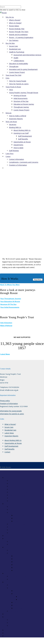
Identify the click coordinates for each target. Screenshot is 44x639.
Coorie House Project (17, 72)
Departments (18, 145)
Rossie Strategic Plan (16, 29)
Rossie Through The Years (18, 32)
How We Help (10, 43)
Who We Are (10, 17)
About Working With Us (22, 130)
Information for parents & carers (12, 414)
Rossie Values (14, 26)
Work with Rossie (11, 122)
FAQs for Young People (17, 81)
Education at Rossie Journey (24, 104)
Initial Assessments (21, 98)
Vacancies (12, 124)
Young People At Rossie (13, 87)
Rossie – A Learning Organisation (21, 37)
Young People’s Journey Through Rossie (23, 92)
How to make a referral (17, 116)
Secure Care (13, 46)
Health (16, 58)
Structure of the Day (21, 101)
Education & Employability (18, 63)
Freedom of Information (18, 165)
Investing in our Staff (21, 133)
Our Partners (13, 40)
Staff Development (25, 136)
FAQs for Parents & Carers (19, 84)
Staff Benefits (23, 139)
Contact (8, 156)
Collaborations (19, 61)
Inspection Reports (16, 119)
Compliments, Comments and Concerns (23, 162)
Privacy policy (5, 401)
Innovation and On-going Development (23, 69)
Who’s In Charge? (15, 23)
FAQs (7, 78)
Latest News (9, 153)
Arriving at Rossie (20, 95)
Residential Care (15, 49)
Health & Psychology (16, 52)
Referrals (8, 113)
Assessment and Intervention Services (27, 55)
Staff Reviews (14, 151)
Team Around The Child (13, 75)
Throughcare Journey (21, 107)
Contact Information (16, 159)
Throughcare (13, 66)
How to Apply (18, 148)
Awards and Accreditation (18, 34)
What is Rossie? (14, 20)
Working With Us (15, 127)
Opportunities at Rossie (22, 142)
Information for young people (11, 411)
